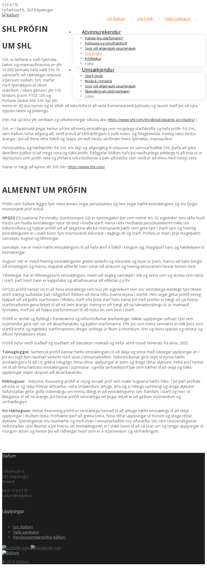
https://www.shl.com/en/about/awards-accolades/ (151, 119)
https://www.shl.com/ (86, 166)
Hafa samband (177, 18)
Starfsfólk (145, 18)
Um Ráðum (116, 18)
